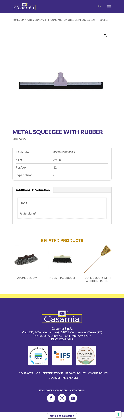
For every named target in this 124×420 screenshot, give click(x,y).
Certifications (52, 373)
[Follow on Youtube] (73, 398)
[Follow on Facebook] (51, 398)
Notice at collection (62, 415)
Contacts (26, 373)
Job (37, 373)
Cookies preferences (63, 377)
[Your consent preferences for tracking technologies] (118, 414)
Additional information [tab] (33, 190)
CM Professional (31, 20)
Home (15, 20)
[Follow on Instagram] (62, 398)
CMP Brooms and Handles (57, 20)
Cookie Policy (98, 373)
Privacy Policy (75, 373)
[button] (105, 36)
